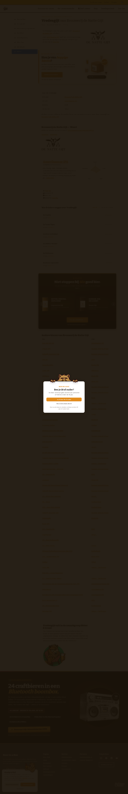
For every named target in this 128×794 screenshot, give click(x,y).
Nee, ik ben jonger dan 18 (64, 403)
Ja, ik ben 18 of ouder (64, 399)
